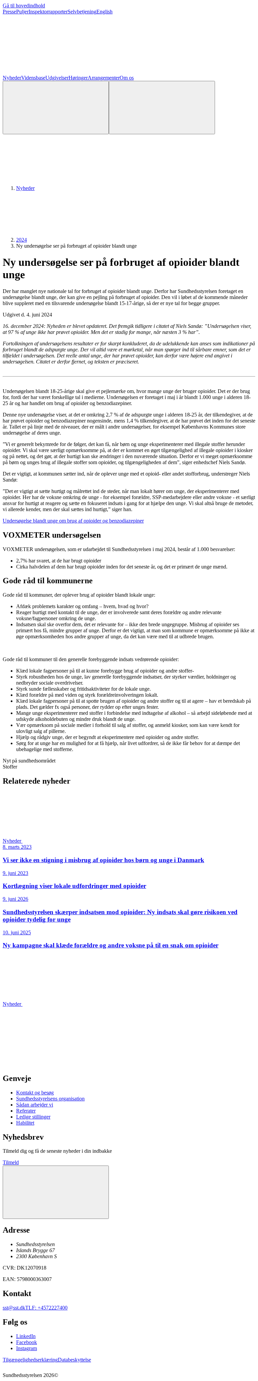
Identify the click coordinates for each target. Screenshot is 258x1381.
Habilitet (25, 1123)
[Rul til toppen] (56, 1192)
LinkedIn (26, 1336)
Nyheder (12, 78)
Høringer (78, 78)
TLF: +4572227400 (46, 1308)
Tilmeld (11, 1162)
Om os (127, 78)
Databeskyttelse (74, 1360)
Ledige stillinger (33, 1117)
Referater (26, 1111)
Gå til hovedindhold (24, 5)
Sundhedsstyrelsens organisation (50, 1098)
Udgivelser (57, 78)
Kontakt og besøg (35, 1092)
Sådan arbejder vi (34, 1104)
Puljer (22, 11)
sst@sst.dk (14, 1308)
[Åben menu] (162, 107)
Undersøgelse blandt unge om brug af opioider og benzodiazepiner (73, 521)
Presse (9, 11)
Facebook (26, 1342)
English (104, 11)
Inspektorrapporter (48, 11)
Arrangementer (104, 78)
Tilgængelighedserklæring (30, 1360)
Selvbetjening (82, 11)
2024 (21, 240)
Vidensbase (33, 78)
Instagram (26, 1348)
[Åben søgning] (56, 107)
